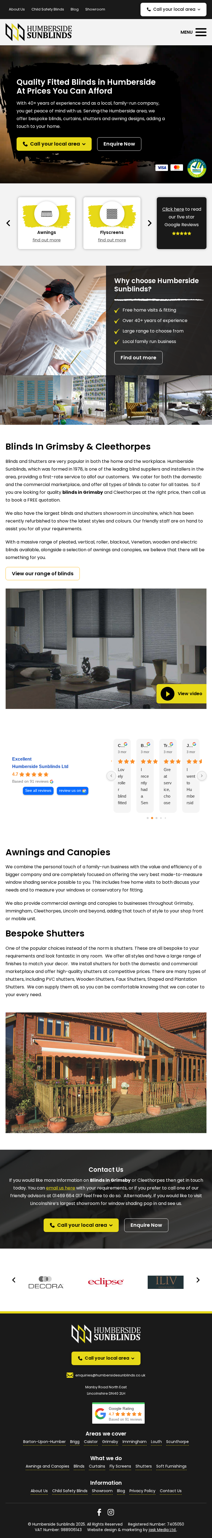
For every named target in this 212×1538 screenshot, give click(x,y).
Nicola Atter (191, 745)
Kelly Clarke (168, 745)
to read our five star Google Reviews (181, 217)
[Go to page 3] (161, 818)
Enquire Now (119, 143)
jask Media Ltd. (162, 1529)
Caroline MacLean (145, 745)
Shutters (144, 1466)
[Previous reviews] (111, 775)
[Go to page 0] (147, 818)
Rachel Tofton (122, 745)
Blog (75, 9)
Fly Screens (120, 1466)
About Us (17, 9)
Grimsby (110, 1441)
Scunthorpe (177, 1441)
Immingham (135, 1441)
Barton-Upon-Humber (44, 1441)
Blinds (79, 1466)
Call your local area (174, 9)
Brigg (75, 1441)
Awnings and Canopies (47, 1466)
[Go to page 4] (165, 818)
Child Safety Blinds (47, 9)
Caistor (91, 1441)
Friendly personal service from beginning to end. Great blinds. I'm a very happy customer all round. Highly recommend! (191, 786)
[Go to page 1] (152, 818)
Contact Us (171, 1491)
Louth (156, 1441)
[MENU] (200, 32)
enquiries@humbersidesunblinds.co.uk (110, 1375)
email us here (60, 1188)
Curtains (97, 1466)
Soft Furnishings (171, 1466)
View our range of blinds (42, 573)
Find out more (138, 357)
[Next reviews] (201, 775)
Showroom (95, 9)
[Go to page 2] (156, 818)
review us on (70, 790)
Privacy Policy (142, 1491)
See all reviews (38, 790)
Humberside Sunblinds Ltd (40, 766)
